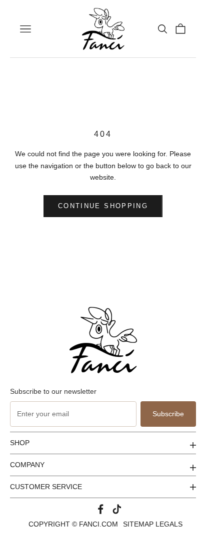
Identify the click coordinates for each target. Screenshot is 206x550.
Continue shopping (103, 206)
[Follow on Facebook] (100, 509)
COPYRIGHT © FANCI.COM (73, 524)
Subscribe (168, 414)
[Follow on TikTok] (117, 509)
